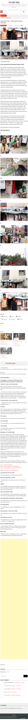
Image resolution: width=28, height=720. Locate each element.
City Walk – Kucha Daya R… (16, 688)
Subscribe (22, 718)
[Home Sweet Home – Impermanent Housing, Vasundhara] (14, 50)
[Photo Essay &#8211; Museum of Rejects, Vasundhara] (6, 336)
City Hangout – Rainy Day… (20, 682)
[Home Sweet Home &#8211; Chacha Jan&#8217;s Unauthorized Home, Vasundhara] (19, 336)
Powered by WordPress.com (10, 717)
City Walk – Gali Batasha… (16, 695)
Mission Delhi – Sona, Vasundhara (6, 354)
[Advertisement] (14, 599)
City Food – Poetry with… (16, 685)
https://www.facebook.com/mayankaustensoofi (11, 467)
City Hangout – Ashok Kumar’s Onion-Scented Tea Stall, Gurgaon (13, 374)
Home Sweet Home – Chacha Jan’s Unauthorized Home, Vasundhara (18, 342)
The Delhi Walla (10, 25)
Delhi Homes (7, 17)
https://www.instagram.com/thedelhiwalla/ (9, 466)
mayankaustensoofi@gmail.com (11, 470)
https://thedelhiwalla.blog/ (6, 464)
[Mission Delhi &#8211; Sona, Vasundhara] (6, 350)
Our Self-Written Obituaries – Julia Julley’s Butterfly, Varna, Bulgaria (13, 369)
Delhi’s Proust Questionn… (12, 692)
